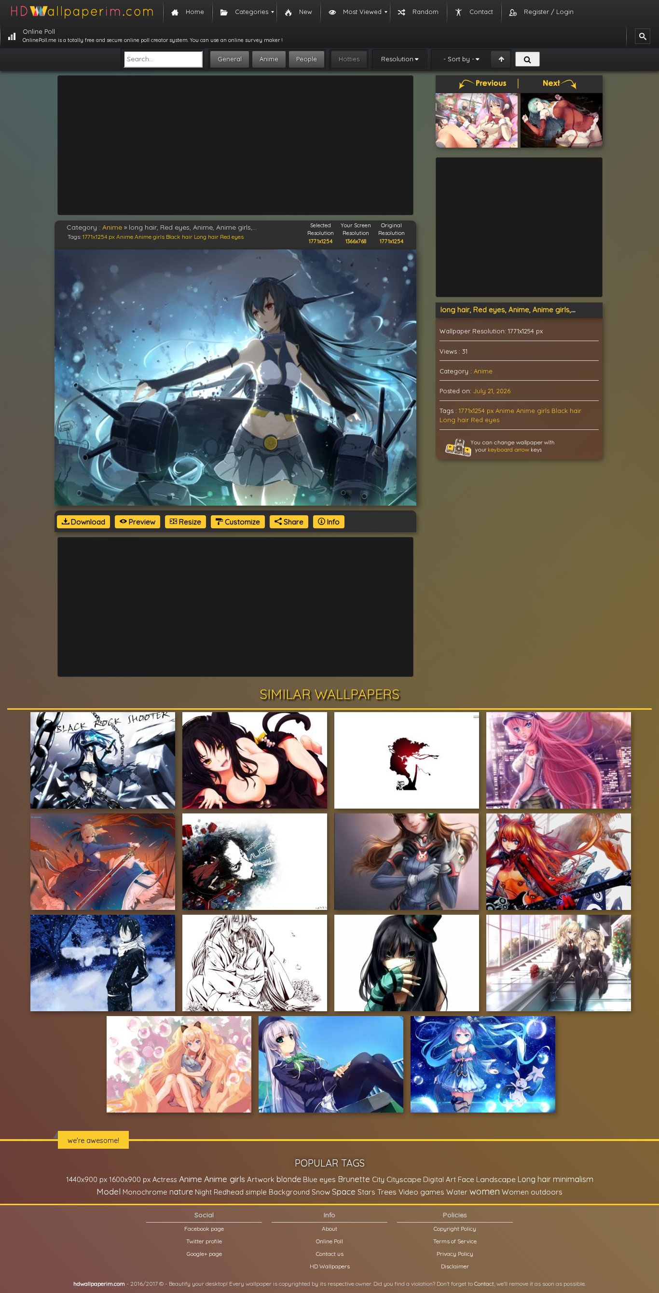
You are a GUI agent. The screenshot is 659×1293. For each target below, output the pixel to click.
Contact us (329, 1253)
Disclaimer (455, 1266)
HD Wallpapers (330, 1266)
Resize (189, 521)
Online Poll (329, 1241)
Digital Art (439, 1179)
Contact (484, 1283)
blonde (288, 1179)
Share (292, 521)
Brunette (354, 1179)
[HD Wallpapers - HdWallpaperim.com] (81, 12)
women (484, 1191)
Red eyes (232, 236)
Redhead (229, 1192)
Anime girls (150, 236)
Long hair (206, 236)
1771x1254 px (98, 236)
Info (332, 521)
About (329, 1228)
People (306, 59)
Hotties (349, 59)
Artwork (261, 1179)
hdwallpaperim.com (99, 1283)
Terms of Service (455, 1241)
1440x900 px (86, 1179)
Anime (269, 59)
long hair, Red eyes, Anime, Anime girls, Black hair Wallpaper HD (547, 309)
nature (181, 1192)
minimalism (573, 1179)
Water (456, 1192)
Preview (141, 521)
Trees (387, 1192)
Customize (241, 521)
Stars (366, 1192)
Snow (321, 1192)
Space (344, 1191)
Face (466, 1179)
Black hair (179, 236)
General (230, 59)
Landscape (496, 1179)
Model (108, 1191)
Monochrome (145, 1192)
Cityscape (403, 1179)
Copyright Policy (455, 1228)
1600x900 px (130, 1179)
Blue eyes (319, 1179)
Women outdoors (532, 1192)
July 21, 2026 (491, 391)
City (378, 1179)
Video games (421, 1192)
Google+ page (204, 1253)
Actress (164, 1179)
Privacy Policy (455, 1253)
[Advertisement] (235, 145)
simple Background (278, 1192)
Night (203, 1192)
